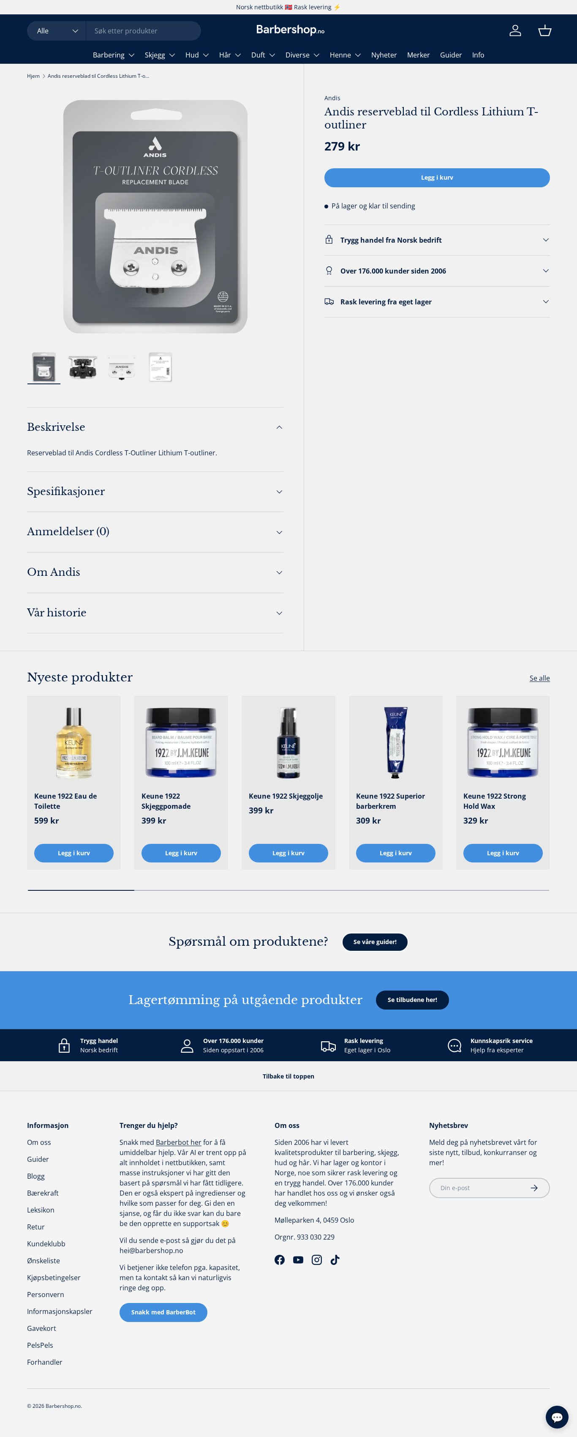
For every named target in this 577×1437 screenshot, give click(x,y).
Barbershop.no (63, 1406)
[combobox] (114, 31)
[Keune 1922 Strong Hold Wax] (503, 743)
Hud (192, 55)
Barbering (109, 55)
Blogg (36, 1176)
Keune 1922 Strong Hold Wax (494, 801)
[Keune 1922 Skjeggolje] (288, 743)
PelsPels (40, 1345)
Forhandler (45, 1362)
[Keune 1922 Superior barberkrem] (395, 743)
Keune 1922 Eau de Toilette (65, 801)
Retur (36, 1227)
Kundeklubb (46, 1243)
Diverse (298, 55)
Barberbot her (178, 1142)
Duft (258, 55)
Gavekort (41, 1328)
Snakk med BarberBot (163, 1312)
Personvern (45, 1294)
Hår (225, 55)
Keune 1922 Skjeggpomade (166, 801)
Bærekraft (43, 1193)
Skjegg (155, 55)
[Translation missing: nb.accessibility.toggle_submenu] (131, 55)
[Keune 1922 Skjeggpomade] (181, 743)
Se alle (540, 678)
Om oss (39, 1142)
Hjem (33, 75)
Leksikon (40, 1210)
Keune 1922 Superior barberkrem (390, 801)
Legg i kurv (437, 177)
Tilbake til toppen (288, 1076)
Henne (340, 55)
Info (478, 55)
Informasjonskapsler (60, 1311)
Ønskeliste (43, 1260)
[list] (155, 217)
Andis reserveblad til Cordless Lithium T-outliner (98, 75)
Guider (451, 55)
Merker (418, 55)
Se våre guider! (375, 942)
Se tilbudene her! (412, 1000)
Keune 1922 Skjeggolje (286, 796)
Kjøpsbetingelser (54, 1277)
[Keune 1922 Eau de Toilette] (74, 743)
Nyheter (384, 55)
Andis (332, 98)
